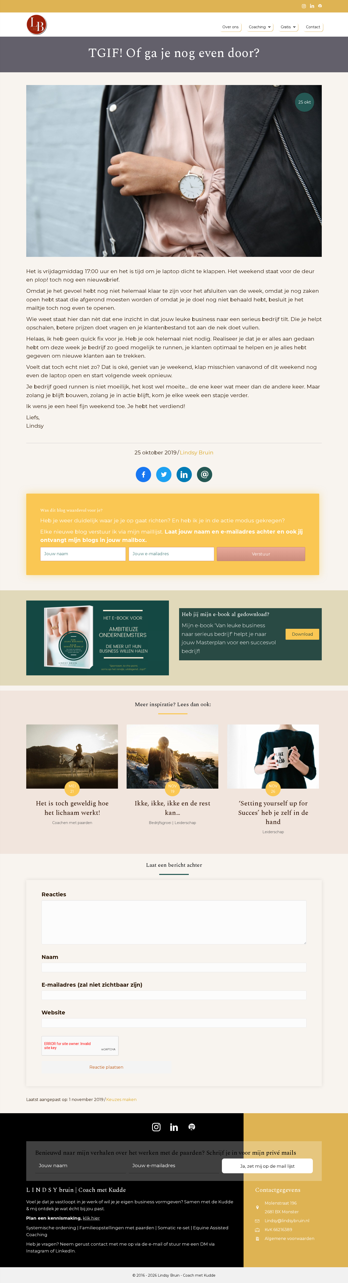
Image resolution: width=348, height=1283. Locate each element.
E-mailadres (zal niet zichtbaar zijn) (92, 985)
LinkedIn (65, 1250)
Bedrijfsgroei (160, 822)
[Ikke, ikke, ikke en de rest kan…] (172, 783)
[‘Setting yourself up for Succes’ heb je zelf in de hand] (273, 783)
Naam (50, 957)
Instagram (37, 1250)
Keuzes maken (121, 1099)
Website (53, 1012)
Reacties (54, 894)
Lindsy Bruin (196, 452)
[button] (261, 554)
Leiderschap (185, 822)
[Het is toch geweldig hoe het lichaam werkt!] (72, 783)
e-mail (156, 1244)
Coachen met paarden (72, 822)
